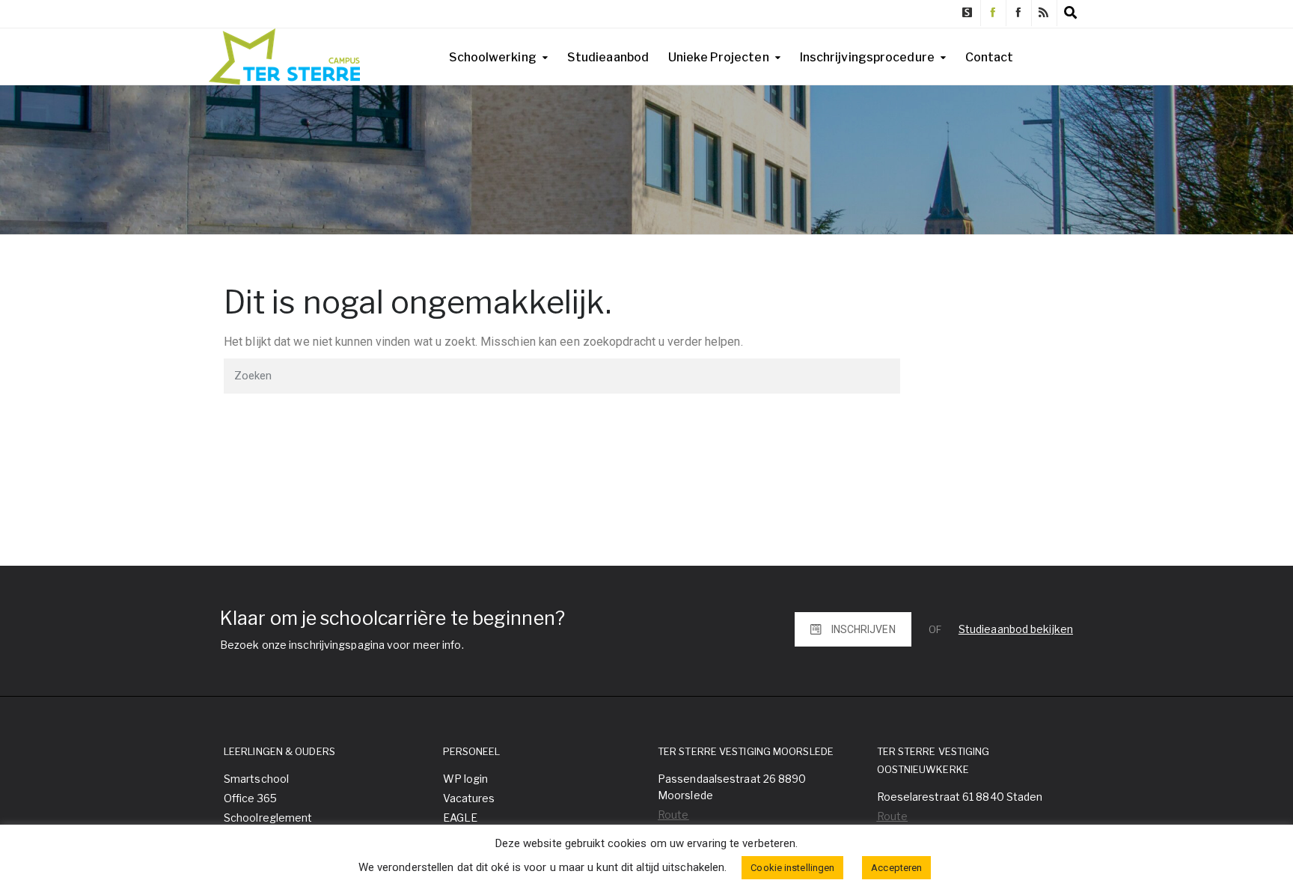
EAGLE (460, 817)
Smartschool (256, 778)
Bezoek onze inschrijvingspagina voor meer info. (342, 644)
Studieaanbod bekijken (1016, 629)
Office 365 (250, 798)
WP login (466, 778)
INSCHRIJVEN (863, 629)
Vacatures (469, 798)
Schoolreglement (268, 817)
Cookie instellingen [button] (792, 867)
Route (673, 814)
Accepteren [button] (896, 867)
